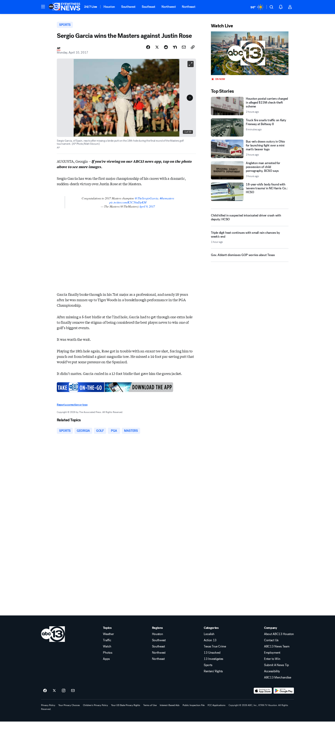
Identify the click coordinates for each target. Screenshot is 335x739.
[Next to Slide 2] (190, 98)
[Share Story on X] (157, 47)
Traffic (107, 640)
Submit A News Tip (276, 665)
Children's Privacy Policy (95, 705)
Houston (109, 7)
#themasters (167, 198)
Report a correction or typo (72, 405)
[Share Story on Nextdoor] (175, 47)
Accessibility (272, 671)
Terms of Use (150, 705)
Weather (108, 634)
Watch (107, 646)
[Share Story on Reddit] (166, 47)
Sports (208, 665)
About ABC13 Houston (279, 634)
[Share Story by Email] (183, 47)
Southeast (148, 7)
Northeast (188, 7)
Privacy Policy (48, 705)
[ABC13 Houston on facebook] (45, 691)
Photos (107, 652)
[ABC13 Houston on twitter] (54, 691)
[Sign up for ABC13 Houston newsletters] (73, 691)
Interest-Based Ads (170, 705)
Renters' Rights (213, 671)
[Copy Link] (192, 47)
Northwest (168, 7)
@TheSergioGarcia (146, 198)
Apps (106, 658)
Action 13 (210, 640)
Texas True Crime (215, 646)
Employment (272, 652)
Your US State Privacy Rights (125, 705)
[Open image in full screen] (190, 64)
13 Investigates (213, 658)
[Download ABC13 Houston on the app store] (263, 691)
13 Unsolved (212, 652)
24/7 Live (90, 7)
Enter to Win (272, 658)
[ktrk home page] (53, 634)
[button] (43, 6)
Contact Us (271, 640)
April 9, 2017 (147, 206)
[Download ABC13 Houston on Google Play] (284, 691)
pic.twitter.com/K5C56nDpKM (127, 202)
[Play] (249, 53)
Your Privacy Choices (69, 705)
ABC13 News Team (276, 646)
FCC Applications (216, 705)
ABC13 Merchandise (277, 677)
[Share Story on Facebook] (148, 47)
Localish (209, 634)
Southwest (128, 7)
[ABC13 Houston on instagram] (63, 691)
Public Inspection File (194, 705)
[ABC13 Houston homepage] (64, 7)
